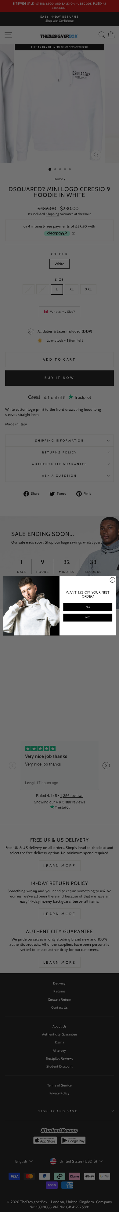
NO (87, 617)
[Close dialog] (112, 580)
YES (87, 607)
